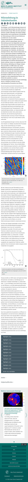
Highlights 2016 (7, 365)
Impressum (7, 476)
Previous (2, 415)
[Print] (24, 23)
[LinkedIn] (5, 23)
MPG (14, 449)
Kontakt (14, 456)
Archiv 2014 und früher (9, 371)
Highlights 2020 (7, 352)
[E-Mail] (22, 23)
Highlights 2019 (7, 355)
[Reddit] (8, 23)
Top (25, 444)
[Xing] (19, 23)
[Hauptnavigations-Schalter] (25, 5)
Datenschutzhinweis (19, 476)
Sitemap (14, 453)
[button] (26, 176)
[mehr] (10, 182)
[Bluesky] (10, 23)
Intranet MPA (14, 446)
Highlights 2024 (7, 340)
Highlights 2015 (7, 368)
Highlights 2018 (7, 359)
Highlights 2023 (7, 343)
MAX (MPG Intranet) (14, 462)
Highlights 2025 (7, 336)
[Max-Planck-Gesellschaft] (8, 472)
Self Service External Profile (14, 466)
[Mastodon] (13, 23)
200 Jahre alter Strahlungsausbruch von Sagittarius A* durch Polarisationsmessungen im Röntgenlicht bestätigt (13, 411)
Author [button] (3, 377)
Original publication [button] (7, 382)
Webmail (14, 459)
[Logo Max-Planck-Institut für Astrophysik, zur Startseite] (11, 4)
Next (26, 415)
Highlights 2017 (7, 362)
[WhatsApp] (16, 23)
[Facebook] (2, 23)
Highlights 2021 (7, 349)
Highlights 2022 (7, 346)
